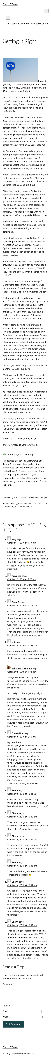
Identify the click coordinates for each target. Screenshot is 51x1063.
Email (6, 1011)
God (30, 503)
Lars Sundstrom (29, 445)
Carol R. (16, 602)
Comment (8, 984)
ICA (34, 503)
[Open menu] (46, 11)
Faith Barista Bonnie (22, 668)
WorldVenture (26, 506)
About (13, 23)
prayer (40, 503)
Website (7, 1017)
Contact (44, 23)
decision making (10, 503)
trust (16, 506)
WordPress (28, 1053)
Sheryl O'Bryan (10, 4)
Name (6, 1005)
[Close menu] (8, 18)
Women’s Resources (30, 23)
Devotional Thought (38, 497)
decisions (22, 503)
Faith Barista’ (29, 461)
